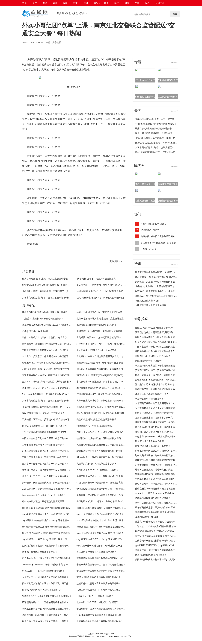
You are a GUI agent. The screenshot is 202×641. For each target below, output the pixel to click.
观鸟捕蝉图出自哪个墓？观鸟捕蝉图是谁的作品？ (101, 558)
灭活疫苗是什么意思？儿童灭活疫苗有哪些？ (157, 408)
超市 (127, 3)
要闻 (82, 13)
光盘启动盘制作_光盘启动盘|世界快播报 (96, 419)
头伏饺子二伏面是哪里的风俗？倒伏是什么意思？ (46, 482)
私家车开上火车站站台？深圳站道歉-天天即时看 (100, 400)
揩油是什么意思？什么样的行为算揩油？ (155, 413)
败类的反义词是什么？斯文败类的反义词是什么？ (46, 470)
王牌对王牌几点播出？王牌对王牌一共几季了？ (45, 457)
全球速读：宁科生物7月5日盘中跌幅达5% (155, 526)
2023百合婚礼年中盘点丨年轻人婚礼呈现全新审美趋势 (103, 520)
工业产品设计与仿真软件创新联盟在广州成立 (44, 432)
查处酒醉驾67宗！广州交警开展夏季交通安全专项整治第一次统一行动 (111, 356)
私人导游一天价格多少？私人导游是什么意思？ (45, 621)
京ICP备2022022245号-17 (121, 636)
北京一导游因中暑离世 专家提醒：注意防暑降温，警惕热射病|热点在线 (111, 318)
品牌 (137, 3)
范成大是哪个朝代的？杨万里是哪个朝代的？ (99, 577)
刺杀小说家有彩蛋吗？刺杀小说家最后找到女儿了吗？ (48, 451)
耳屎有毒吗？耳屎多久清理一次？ (151, 394)
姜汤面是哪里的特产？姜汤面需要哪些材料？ (157, 370)
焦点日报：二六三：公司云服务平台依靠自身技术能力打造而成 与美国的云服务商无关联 (65, 476)
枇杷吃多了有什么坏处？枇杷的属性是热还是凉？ (159, 389)
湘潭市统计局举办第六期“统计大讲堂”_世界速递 (158, 272)
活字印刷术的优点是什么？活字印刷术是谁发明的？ (102, 476)
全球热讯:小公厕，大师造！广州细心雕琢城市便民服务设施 (106, 501)
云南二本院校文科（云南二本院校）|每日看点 (44, 337)
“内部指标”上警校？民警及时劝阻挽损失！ (97, 278)
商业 (75, 3)
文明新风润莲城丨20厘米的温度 (150, 305)
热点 (75, 13)
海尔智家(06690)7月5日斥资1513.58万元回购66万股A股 (50, 325)
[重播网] (35, 16)
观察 (65, 3)
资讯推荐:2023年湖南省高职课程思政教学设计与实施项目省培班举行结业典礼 (60, 362)
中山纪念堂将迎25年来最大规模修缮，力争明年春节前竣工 (105, 608)
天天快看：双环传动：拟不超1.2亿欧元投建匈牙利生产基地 (51, 419)
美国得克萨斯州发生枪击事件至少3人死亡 (155, 559)
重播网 (60, 13)
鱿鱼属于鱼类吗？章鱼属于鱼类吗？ (39, 552)
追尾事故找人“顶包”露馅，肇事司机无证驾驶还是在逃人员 (105, 331)
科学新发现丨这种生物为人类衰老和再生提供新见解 (160, 550)
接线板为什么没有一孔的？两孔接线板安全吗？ (100, 438)
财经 (45, 3)
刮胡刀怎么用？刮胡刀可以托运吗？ (152, 356)
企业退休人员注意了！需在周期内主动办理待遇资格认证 (49, 356)
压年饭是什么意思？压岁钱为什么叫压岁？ (156, 507)
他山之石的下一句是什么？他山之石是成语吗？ (158, 488)
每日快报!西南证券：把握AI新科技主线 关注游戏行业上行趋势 (52, 533)
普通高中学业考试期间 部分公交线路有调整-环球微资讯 (162, 521)
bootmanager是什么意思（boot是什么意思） (44, 495)
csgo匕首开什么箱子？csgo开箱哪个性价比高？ (45, 539)
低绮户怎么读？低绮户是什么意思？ (152, 446)
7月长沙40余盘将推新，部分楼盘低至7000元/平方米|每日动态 (52, 394)
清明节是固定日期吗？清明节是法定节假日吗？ (158, 460)
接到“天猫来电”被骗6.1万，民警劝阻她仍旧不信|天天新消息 (106, 297)
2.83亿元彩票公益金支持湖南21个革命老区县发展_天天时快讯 (52, 489)
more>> (174, 62)
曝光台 (97, 3)
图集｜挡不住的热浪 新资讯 (35, 331)
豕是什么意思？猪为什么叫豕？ (150, 398)
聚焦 (55, 3)
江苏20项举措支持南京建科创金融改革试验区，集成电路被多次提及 (110, 615)
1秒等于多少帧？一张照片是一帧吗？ (95, 596)
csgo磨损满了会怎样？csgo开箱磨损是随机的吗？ (101, 526)
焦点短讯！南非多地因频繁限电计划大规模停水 (100, 369)
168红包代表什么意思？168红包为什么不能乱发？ (47, 596)
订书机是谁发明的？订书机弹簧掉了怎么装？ (157, 455)
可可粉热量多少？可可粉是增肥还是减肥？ (98, 470)
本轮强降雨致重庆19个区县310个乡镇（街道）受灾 (102, 388)
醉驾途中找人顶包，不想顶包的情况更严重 (43, 501)
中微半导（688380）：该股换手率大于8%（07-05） (161, 436)
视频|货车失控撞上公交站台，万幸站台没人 (43, 413)
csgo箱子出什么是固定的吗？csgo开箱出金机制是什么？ (50, 526)
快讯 (86, 3)
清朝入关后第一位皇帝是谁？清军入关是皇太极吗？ (160, 484)
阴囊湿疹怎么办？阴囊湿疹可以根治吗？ (155, 332)
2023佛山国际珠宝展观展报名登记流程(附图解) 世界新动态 (164, 531)
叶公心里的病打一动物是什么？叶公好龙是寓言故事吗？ (104, 482)
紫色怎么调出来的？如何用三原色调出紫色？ (157, 427)
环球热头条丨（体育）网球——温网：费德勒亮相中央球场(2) (107, 343)
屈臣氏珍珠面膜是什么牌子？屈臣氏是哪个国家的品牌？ (162, 337)
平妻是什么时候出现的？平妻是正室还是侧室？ (158, 365)
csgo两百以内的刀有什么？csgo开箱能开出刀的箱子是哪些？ (107, 539)
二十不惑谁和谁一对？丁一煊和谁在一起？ (43, 444)
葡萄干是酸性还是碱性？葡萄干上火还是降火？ (158, 422)
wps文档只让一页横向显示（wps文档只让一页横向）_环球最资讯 (109, 545)
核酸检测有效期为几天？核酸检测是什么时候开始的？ (103, 451)
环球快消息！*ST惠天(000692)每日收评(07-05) (100, 375)
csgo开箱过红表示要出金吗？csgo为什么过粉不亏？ (102, 507)
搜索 (175, 14)
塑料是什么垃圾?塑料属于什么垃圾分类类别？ (158, 384)
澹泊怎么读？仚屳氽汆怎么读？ (150, 441)
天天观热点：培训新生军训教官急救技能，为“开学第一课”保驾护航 (55, 343)
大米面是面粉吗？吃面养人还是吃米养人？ (156, 403)
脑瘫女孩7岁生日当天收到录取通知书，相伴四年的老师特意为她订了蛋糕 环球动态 (63, 285)
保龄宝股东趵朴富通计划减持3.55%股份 (96, 325)
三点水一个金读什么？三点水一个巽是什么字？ (45, 463)
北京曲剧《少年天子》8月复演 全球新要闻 (97, 602)
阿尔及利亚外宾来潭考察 (147, 300)
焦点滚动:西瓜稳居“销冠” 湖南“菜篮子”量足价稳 (100, 362)
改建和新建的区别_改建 (146, 517)
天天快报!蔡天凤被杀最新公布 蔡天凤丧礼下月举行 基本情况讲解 (167, 536)
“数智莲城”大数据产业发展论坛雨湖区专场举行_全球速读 (163, 286)
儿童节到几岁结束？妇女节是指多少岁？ (96, 463)
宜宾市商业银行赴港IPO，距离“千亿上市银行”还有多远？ (50, 375)
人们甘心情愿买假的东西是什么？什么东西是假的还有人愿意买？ (109, 444)
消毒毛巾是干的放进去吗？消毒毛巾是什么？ (157, 450)
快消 (106, 3)
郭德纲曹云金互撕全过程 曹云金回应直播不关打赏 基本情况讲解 (166, 512)
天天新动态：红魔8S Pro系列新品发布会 (96, 350)
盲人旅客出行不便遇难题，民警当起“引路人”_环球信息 (103, 285)
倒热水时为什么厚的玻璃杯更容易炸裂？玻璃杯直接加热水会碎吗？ (110, 457)
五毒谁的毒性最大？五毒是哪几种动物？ (96, 552)
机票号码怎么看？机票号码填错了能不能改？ (157, 342)
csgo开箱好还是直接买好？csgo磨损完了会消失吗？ (102, 533)
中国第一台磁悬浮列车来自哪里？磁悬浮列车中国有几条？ (51, 438)
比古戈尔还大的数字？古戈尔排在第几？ (42, 589)
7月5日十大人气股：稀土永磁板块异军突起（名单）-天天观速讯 (108, 432)
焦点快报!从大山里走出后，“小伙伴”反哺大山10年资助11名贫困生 (109, 291)
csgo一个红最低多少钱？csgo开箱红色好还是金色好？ (103, 514)
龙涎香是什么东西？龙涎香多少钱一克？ (155, 417)
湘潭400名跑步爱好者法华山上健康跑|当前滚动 (158, 296)
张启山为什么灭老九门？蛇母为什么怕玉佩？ (99, 589)
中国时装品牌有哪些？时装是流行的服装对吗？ (158, 346)
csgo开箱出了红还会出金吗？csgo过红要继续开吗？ (48, 507)
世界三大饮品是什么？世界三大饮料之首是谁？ (158, 375)
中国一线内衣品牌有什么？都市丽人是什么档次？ (101, 564)
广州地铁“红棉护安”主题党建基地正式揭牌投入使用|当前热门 (106, 394)
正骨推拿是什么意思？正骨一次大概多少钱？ (157, 465)
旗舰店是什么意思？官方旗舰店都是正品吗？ (99, 583)
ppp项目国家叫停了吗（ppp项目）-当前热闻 (157, 545)
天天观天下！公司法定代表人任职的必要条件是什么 (47, 577)
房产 (34, 3)
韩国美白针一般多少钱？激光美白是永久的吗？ (158, 351)
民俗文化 (159, 3)
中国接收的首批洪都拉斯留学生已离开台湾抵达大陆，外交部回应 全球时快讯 (60, 350)
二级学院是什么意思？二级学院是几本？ (155, 479)
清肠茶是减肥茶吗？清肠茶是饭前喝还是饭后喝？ (159, 474)
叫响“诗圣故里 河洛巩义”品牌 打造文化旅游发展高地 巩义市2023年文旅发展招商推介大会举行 (68, 369)
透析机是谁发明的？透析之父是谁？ (152, 498)
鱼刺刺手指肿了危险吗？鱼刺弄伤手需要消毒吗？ (46, 545)
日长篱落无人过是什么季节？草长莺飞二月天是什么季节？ (51, 583)
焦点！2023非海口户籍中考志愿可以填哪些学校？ (46, 381)
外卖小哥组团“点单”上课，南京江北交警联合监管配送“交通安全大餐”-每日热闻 (60, 278)
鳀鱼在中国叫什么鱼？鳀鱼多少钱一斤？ (155, 327)
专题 (137, 62)
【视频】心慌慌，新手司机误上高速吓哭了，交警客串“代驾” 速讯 (54, 291)
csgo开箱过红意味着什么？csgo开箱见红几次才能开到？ (50, 514)
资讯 (24, 3)
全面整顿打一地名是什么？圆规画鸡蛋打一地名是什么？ (49, 615)
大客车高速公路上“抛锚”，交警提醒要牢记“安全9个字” (48, 297)
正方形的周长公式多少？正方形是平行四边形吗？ (46, 558)
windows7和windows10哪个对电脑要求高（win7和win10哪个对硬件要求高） (60, 564)
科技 (116, 3)
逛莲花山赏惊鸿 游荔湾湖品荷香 (151, 554)
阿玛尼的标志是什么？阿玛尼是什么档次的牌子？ (46, 608)
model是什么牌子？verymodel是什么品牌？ (156, 493)
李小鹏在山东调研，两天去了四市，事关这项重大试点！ (49, 388)
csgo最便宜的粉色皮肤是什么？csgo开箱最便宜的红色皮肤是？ (53, 520)
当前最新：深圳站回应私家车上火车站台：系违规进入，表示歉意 (109, 495)
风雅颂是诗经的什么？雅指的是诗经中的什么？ (45, 602)
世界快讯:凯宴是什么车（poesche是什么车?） (45, 425)
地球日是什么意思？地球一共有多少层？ (155, 469)
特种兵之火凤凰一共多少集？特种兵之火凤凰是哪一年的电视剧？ (167, 502)
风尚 (147, 3)
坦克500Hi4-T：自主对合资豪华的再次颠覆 (43, 571)
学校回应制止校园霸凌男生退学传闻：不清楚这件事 (102, 489)
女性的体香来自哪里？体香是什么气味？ (155, 431)
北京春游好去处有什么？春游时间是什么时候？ (100, 621)
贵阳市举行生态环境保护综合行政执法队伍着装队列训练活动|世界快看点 (112, 571)
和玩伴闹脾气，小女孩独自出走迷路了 (95, 425)
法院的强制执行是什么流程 (148, 361)
